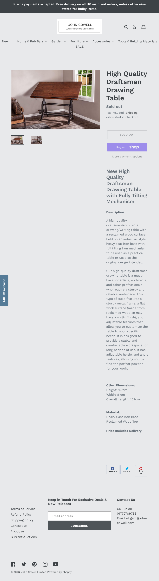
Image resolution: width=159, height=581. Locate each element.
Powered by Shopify (59, 572)
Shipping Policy (22, 520)
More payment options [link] (127, 156)
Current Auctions (24, 537)
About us (17, 531)
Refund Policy (21, 514)
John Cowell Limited (33, 572)
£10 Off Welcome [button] (4, 290)
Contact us (19, 526)
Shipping (131, 112)
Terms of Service (23, 509)
